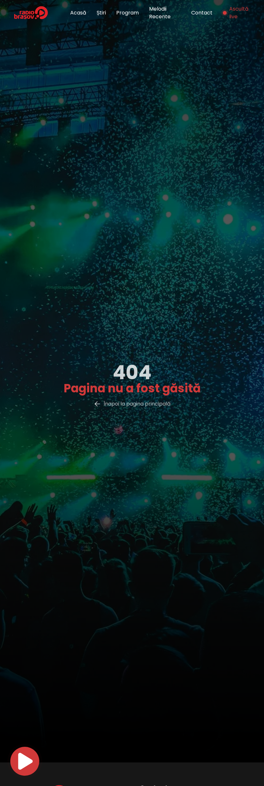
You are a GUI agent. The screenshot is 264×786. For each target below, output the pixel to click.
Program (127, 12)
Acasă (78, 12)
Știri (101, 12)
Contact (201, 12)
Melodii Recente (160, 12)
